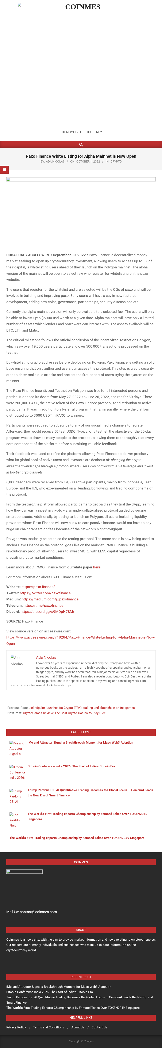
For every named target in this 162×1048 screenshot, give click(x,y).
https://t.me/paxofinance (43, 605)
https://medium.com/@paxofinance (50, 599)
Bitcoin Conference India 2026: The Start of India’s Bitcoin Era (49, 992)
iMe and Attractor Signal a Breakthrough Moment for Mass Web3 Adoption (58, 987)
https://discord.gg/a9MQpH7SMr (47, 611)
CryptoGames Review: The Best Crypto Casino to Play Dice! (65, 713)
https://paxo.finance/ (38, 587)
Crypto (116, 161)
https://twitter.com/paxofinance (45, 593)
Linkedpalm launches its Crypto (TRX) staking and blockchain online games (82, 708)
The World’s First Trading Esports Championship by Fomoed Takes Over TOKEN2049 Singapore (73, 1008)
